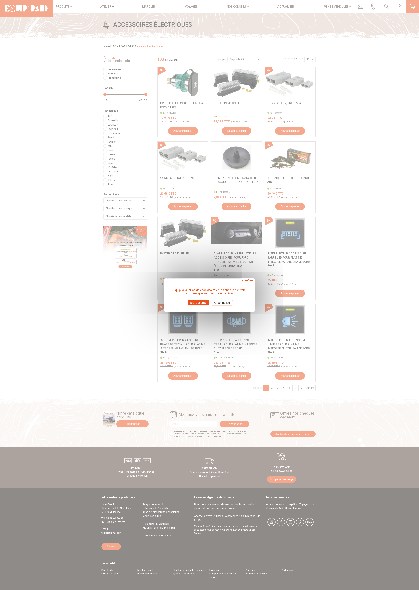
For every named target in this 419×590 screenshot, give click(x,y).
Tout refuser (247, 280)
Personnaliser (222, 302)
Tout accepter (198, 302)
